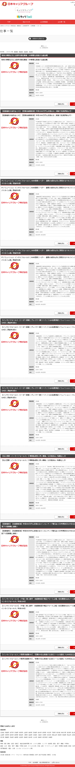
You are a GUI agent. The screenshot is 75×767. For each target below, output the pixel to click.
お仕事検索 (44, 22)
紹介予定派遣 (42, 754)
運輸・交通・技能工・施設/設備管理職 (18, 743)
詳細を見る (61, 104)
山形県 (26, 732)
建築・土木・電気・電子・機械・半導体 (12, 746)
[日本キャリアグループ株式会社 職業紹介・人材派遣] (17, 9)
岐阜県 (12, 735)
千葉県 (54, 732)
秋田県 (21, 732)
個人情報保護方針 (45, 762)
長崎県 (26, 737)
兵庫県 (44, 735)
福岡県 (16, 737)
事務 (1, 743)
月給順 (31, 51)
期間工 (49, 754)
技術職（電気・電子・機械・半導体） (59, 743)
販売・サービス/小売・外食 (32, 746)
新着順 (16, 51)
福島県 (30, 732)
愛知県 (21, 735)
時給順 (21, 51)
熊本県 (30, 737)
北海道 (2, 732)
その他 (54, 754)
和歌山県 (54, 735)
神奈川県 (63, 732)
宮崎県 (40, 737)
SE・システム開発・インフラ (38, 743)
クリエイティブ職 (27, 748)
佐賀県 (21, 737)
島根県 (64, 735)
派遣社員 (7, 754)
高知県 (12, 737)
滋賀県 (30, 735)
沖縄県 (50, 737)
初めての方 (26, 22)
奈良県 (49, 735)
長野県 (7, 735)
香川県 (2, 737)
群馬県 (44, 732)
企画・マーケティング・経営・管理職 (52, 746)
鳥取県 (60, 735)
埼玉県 (49, 732)
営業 (5, 743)
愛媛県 (7, 737)
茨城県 (35, 732)
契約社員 (26, 754)
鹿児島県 (45, 737)
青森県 (7, 732)
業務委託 (31, 754)
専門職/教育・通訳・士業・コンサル (10, 748)
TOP (8, 22)
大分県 (35, 737)
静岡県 (16, 735)
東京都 (58, 732)
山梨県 (2, 735)
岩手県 (12, 732)
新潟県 (69, 732)
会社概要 (35, 762)
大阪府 (40, 735)
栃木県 (40, 732)
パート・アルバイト (17, 754)
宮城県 (16, 732)
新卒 (36, 754)
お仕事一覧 (61, 22)
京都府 (35, 735)
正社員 (2, 754)
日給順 (26, 51)
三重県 (26, 735)
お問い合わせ (55, 762)
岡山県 (69, 735)
